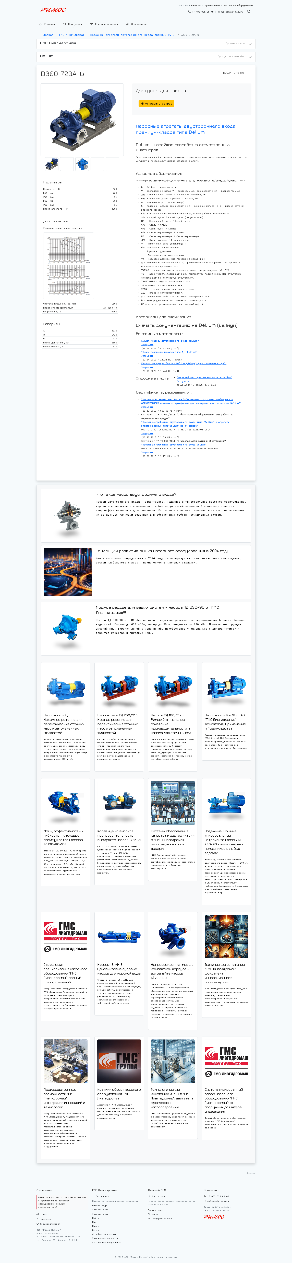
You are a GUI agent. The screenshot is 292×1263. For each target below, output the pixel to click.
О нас (43, 1214)
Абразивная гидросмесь (106, 1242)
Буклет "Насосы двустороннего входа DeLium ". (171, 340)
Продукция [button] (74, 24)
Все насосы (101, 1196)
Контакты (45, 1219)
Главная (49, 24)
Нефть (95, 1218)
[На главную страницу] (53, 10)
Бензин (96, 1230)
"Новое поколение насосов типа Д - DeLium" (169, 352)
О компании (138, 24)
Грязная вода (100, 1209)
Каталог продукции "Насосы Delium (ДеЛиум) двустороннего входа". (183, 363)
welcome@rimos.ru (231, 11)
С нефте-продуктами (104, 1234)
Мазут (95, 1222)
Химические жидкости (105, 1238)
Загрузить (147, 344)
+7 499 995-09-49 (202, 11)
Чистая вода (99, 1205)
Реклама (251, 1173)
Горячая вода (100, 1214)
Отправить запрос (157, 103)
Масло (95, 1226)
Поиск (154, 1214)
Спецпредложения (106, 24)
